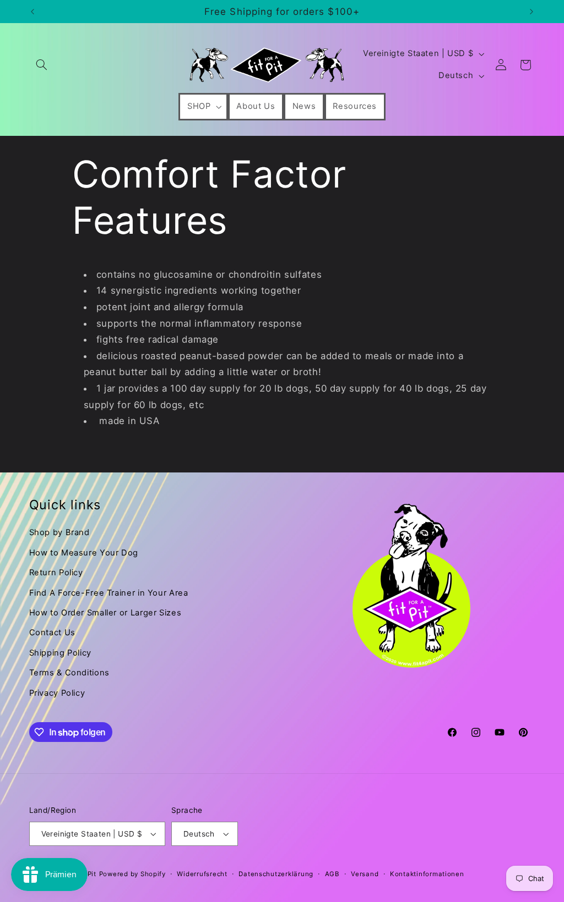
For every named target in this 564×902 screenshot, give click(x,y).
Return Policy (56, 573)
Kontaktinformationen (427, 874)
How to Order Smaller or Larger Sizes (105, 613)
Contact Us (52, 632)
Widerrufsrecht (202, 874)
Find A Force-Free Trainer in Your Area (108, 593)
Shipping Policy (60, 653)
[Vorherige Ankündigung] (32, 12)
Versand (364, 874)
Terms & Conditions (69, 673)
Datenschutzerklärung (275, 874)
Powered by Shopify (132, 874)
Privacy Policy (57, 693)
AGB (332, 874)
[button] (42, 65)
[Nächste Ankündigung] (531, 12)
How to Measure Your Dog (84, 553)
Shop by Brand (59, 532)
